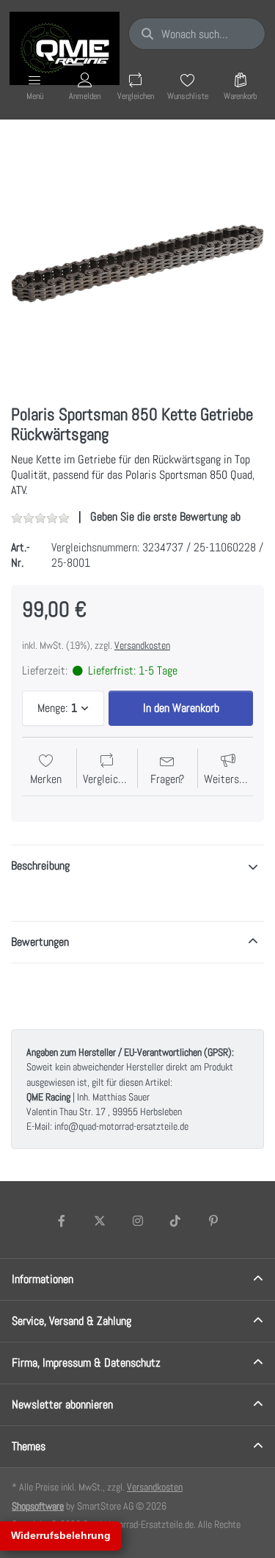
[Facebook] (62, 1221)
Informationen (42, 1279)
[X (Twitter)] (100, 1221)
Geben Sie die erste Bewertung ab (165, 516)
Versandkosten (142, 645)
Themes (28, 1446)
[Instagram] (138, 1221)
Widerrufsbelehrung (61, 1535)
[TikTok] (175, 1221)
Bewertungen (40, 941)
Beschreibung (40, 865)
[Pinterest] (213, 1221)
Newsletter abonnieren (62, 1404)
